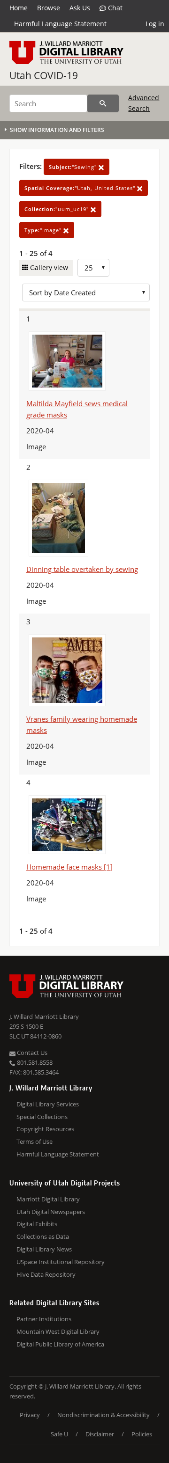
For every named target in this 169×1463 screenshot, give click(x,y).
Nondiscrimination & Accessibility (103, 1415)
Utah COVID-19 (43, 75)
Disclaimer (99, 1434)
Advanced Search (143, 102)
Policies (141, 1434)
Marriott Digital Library (48, 1199)
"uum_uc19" (57, 208)
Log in (155, 23)
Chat (114, 7)
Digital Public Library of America (60, 1344)
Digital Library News (44, 1249)
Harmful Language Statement (60, 23)
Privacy (30, 1415)
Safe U (59, 1434)
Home (18, 7)
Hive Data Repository (46, 1274)
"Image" (43, 230)
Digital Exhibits (36, 1224)
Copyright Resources (45, 1129)
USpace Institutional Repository (60, 1262)
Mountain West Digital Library (58, 1331)
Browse (48, 7)
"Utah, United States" (80, 187)
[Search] (103, 103)
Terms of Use (34, 1141)
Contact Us (31, 1052)
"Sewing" (74, 166)
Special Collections (42, 1116)
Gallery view (48, 267)
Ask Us (79, 7)
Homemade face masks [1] (69, 866)
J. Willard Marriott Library (44, 1016)
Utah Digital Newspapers (50, 1211)
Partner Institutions (43, 1319)
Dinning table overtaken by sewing (82, 569)
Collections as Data (42, 1236)
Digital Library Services (47, 1104)
